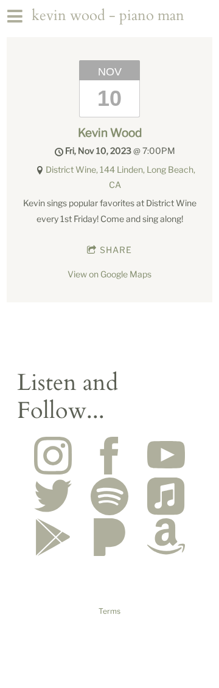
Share (116, 250)
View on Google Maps (109, 274)
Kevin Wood (110, 132)
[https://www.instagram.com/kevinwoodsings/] (53, 457)
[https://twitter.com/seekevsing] (53, 498)
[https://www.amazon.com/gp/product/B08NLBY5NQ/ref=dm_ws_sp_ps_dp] (166, 538)
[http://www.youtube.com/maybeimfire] (166, 457)
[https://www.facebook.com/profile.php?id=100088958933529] (109, 457)
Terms (109, 611)
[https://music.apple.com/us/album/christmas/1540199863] (166, 498)
